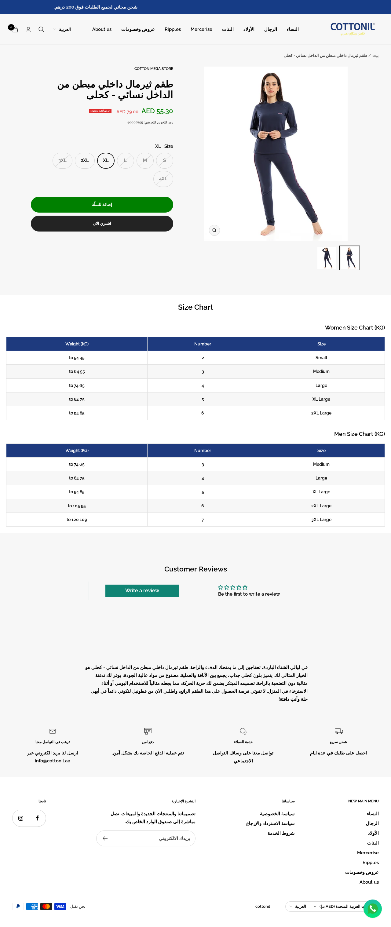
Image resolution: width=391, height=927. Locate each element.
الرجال (270, 29)
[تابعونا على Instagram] (20, 818)
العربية (65, 29)
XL (106, 160)
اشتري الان (102, 223)
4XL (163, 178)
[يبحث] (41, 29)
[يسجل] (105, 838)
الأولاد (248, 29)
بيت (375, 55)
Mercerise (201, 29)
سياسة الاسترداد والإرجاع (270, 823)
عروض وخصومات (138, 29)
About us (101, 29)
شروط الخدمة (281, 833)
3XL (62, 160)
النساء (293, 29)
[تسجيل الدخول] (28, 29)
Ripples (173, 29)
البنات (228, 29)
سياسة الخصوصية (277, 813)
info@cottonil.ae (52, 761)
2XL (85, 160)
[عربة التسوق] (15, 29)
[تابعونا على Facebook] (37, 818)
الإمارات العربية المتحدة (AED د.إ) (347, 906)
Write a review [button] (142, 590)
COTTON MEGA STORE (153, 69)
